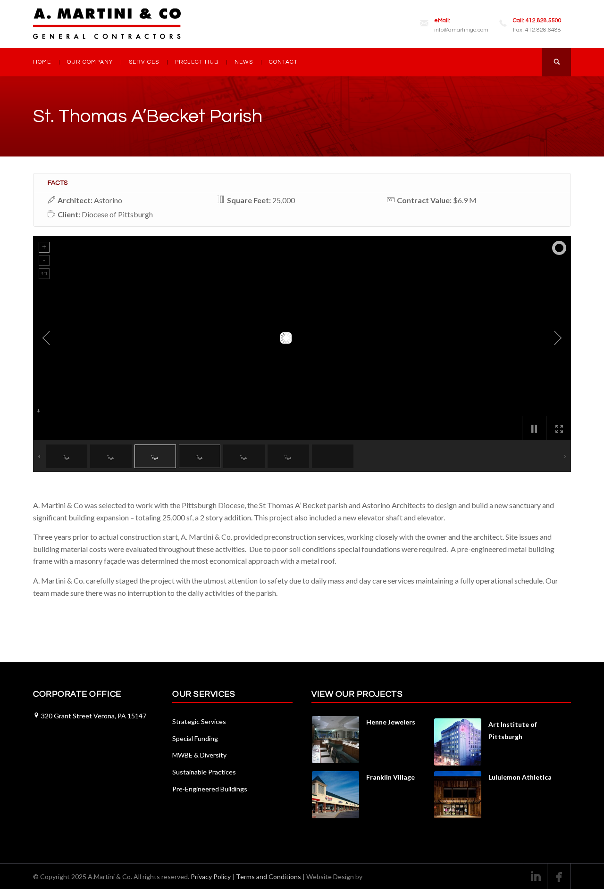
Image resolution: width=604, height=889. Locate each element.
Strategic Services (199, 721)
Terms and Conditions (268, 877)
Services (144, 62)
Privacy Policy (211, 877)
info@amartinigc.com (461, 30)
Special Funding (195, 738)
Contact (283, 62)
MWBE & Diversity (199, 755)
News (244, 62)
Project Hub (196, 62)
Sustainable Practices (204, 772)
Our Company (90, 62)
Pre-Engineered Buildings (209, 789)
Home (42, 62)
